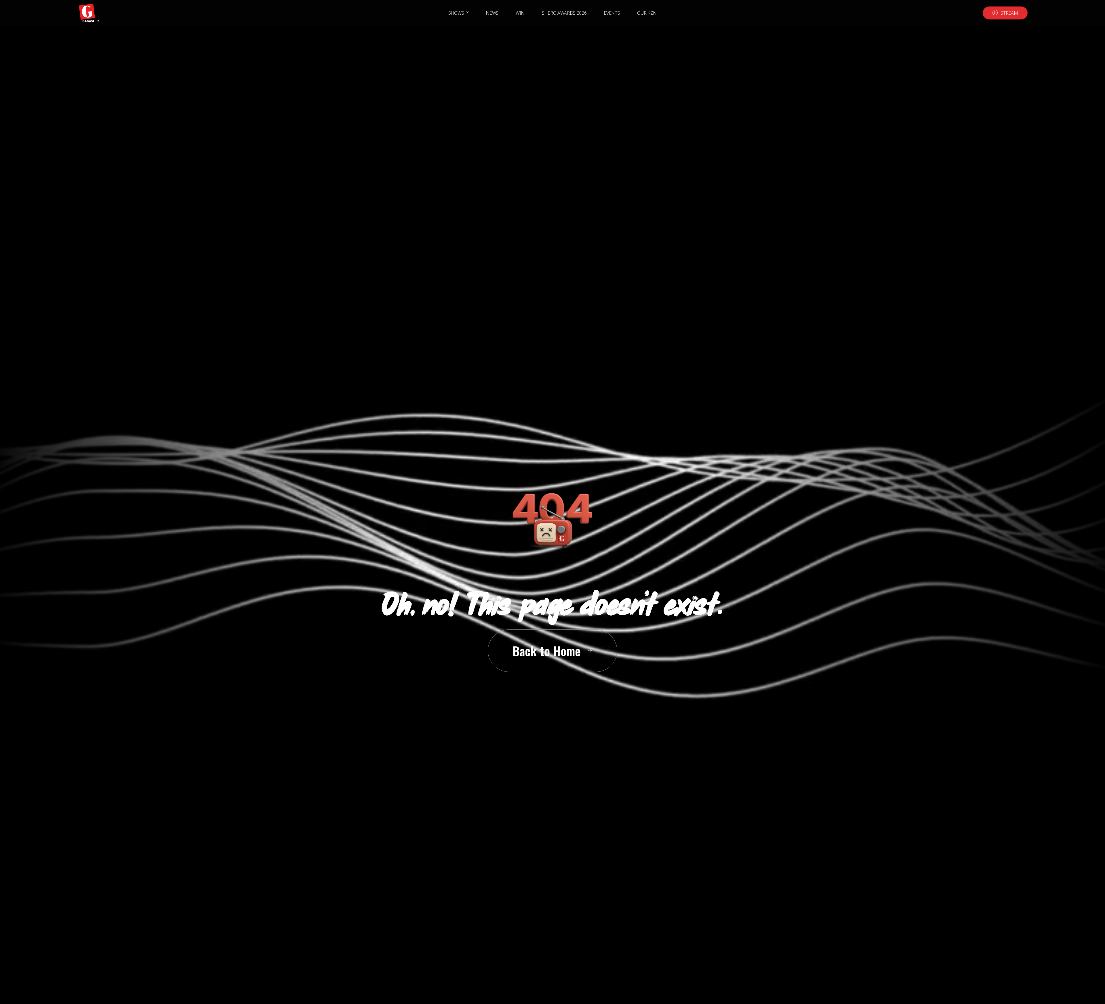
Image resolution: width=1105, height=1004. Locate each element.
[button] (552, 650)
